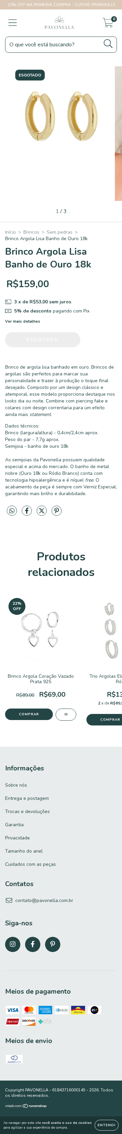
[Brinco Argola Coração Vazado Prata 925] (66, 715)
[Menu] (12, 23)
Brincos (31, 232)
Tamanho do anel (24, 851)
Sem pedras (60, 232)
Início (10, 232)
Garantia (14, 824)
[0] (108, 25)
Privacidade (17, 838)
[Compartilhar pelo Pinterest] (57, 513)
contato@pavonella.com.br (44, 900)
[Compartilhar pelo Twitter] (42, 513)
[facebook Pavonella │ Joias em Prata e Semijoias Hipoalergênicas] (32, 944)
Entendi (107, 1125)
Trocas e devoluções (27, 811)
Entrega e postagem (27, 798)
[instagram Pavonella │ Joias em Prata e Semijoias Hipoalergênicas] (12, 944)
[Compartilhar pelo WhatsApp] (12, 511)
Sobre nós (16, 785)
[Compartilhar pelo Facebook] (27, 513)
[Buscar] (108, 44)
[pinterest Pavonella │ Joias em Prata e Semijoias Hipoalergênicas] (52, 944)
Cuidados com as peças (30, 864)
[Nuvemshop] (26, 1107)
